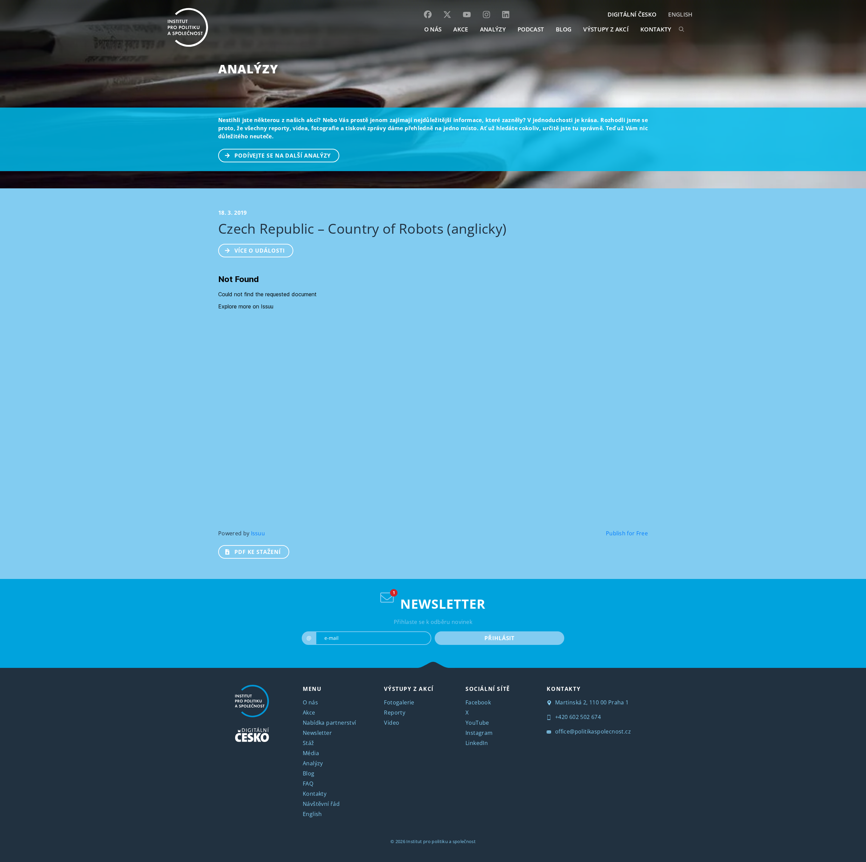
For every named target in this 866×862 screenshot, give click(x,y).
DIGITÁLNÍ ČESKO (632, 14)
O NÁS (433, 29)
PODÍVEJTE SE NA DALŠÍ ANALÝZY (282, 155)
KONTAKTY (655, 29)
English (680, 14)
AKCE (460, 29)
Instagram (479, 733)
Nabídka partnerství (329, 722)
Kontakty (314, 793)
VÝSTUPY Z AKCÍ (408, 689)
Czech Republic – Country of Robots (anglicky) (362, 228)
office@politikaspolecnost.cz (592, 731)
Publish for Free (627, 533)
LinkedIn (476, 743)
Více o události (259, 250)
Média (311, 753)
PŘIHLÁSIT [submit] (499, 638)
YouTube (477, 722)
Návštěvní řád (321, 804)
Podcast (531, 29)
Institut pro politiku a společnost (441, 841)
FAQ (308, 783)
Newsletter (317, 733)
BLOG (563, 29)
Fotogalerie (399, 702)
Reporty (394, 712)
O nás (310, 702)
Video (391, 722)
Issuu (258, 533)
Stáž (308, 743)
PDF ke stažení (257, 552)
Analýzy (493, 29)
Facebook (478, 702)
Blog (309, 773)
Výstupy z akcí (605, 29)
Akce (309, 712)
